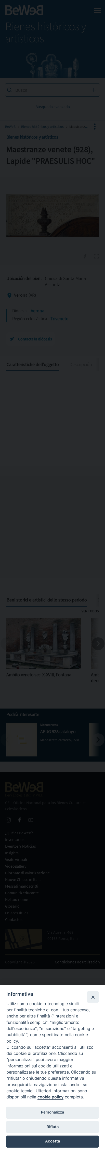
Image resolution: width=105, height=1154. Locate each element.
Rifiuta (53, 1127)
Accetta (52, 1141)
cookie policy (50, 1096)
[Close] (92, 997)
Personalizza (52, 1112)
